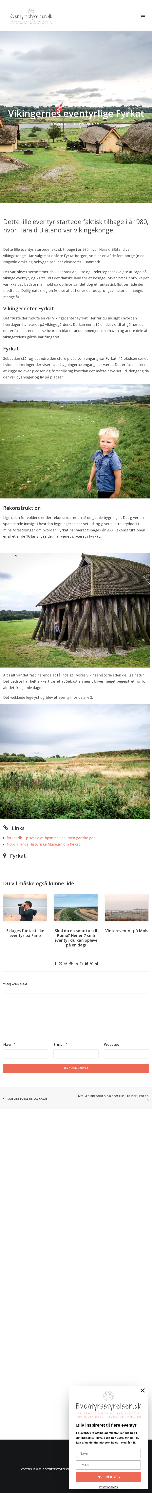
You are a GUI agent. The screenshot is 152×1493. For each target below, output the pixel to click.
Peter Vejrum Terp (89, 124)
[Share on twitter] (60, 963)
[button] (143, 15)
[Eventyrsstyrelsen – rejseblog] (31, 15)
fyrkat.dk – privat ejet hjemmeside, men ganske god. (51, 837)
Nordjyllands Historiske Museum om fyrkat (43, 844)
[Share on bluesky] (86, 963)
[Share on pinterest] (70, 963)
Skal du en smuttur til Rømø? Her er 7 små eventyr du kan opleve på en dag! (75, 938)
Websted (111, 1044)
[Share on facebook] (55, 963)
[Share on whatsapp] (81, 963)
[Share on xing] (91, 963)
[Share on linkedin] (76, 963)
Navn (9, 1044)
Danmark (60, 124)
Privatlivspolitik (108, 1487)
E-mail (60, 1044)
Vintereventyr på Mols (126, 930)
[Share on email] (96, 963)
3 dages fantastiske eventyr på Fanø (25, 933)
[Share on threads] (65, 963)
